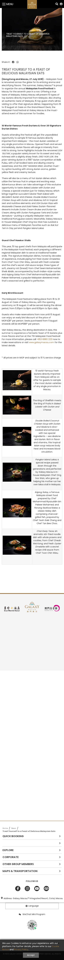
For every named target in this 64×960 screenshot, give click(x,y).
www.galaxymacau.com (41, 342)
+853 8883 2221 (45, 339)
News (13, 828)
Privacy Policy (21, 949)
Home (5, 828)
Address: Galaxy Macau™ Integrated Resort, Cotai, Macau (33, 898)
